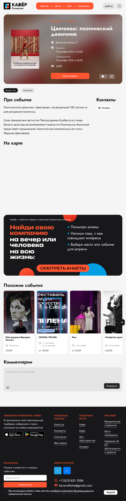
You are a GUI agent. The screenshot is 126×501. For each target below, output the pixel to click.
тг (58, 471)
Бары (82, 430)
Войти (109, 6)
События (44, 6)
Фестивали (60, 442)
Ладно (110, 492)
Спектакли (60, 436)
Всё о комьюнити (111, 433)
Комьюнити (84, 6)
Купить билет (70, 75)
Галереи (84, 446)
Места (58, 6)
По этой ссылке (82, 490)
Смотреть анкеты (63, 268)
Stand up (59, 424)
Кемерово (18, 8)
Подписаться (25, 484)
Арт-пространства (87, 438)
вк (67, 471)
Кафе (82, 424)
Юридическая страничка (112, 423)
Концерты (60, 430)
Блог (69, 6)
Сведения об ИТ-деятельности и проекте (112, 447)
